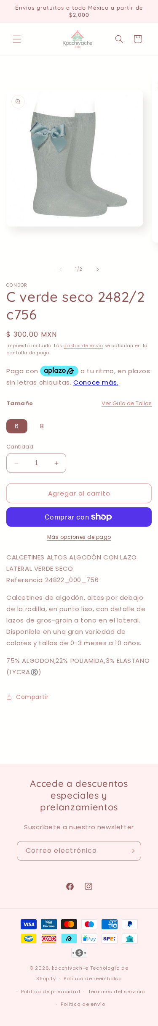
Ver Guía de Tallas (127, 403)
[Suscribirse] (131, 851)
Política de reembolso (93, 978)
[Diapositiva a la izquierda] (60, 269)
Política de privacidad (50, 991)
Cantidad (19, 447)
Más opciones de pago (79, 537)
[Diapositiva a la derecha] (97, 269)
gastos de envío (83, 346)
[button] (17, 39)
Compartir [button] (32, 697)
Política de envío (83, 1004)
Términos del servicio (116, 991)
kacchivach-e (70, 968)
